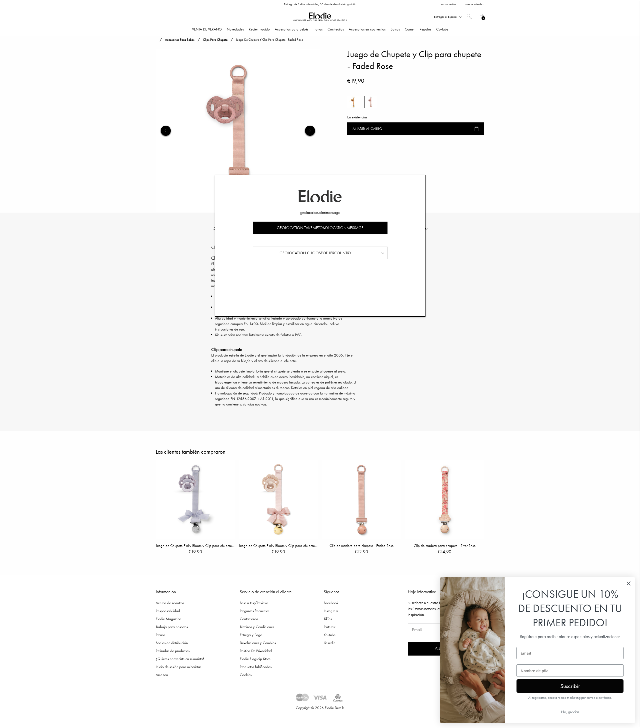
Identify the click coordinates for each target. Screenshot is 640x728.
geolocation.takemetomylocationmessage (320, 227)
